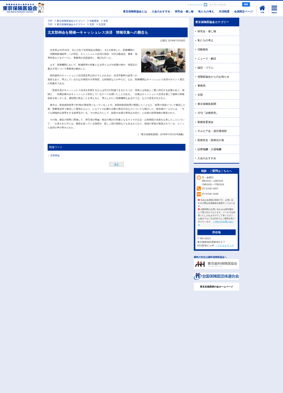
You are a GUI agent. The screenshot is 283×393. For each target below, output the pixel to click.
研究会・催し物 (184, 11)
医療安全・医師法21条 (211, 140)
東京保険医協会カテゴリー (71, 20)
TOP (50, 20)
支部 (105, 20)
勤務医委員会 (205, 122)
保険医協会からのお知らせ (213, 76)
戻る (116, 164)
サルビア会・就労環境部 (212, 131)
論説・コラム (205, 67)
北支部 (102, 24)
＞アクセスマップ (224, 245)
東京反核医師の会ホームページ (216, 286)
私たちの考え (206, 11)
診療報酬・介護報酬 (209, 149)
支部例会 (55, 155)
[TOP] (262, 8)
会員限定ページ (243, 11)
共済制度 (224, 11)
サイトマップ (196, 5)
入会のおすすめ (161, 11)
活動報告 (94, 20)
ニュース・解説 (207, 58)
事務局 (201, 85)
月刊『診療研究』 (208, 112)
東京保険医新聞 (207, 103)
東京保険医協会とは (135, 11)
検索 (246, 4)
